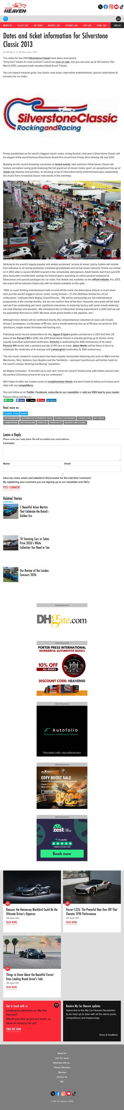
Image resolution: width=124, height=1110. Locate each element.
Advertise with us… (62, 1063)
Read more (11, 922)
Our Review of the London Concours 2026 (34, 573)
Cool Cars (87, 25)
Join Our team (62, 1058)
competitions (25, 385)
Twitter (30, 392)
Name (6, 463)
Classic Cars (23, 25)
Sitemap (62, 1072)
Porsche (54, 342)
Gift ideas (99, 418)
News (24, 413)
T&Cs (86, 482)
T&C (62, 1081)
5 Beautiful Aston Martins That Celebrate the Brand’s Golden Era (34, 511)
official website (100, 279)
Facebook (41, 392)
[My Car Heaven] (15, 7)
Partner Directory (62, 1067)
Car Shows (38, 25)
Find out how (13, 1029)
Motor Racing (27, 422)
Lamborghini (58, 349)
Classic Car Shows (65, 418)
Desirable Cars (71, 25)
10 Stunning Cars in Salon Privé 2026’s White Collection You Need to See (34, 543)
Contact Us (62, 1077)
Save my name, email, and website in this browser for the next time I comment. (47, 478)
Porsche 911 (9, 345)
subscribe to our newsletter (63, 392)
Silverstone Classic (39, 58)
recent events (62, 164)
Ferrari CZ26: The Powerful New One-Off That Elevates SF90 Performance (91, 912)
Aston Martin (80, 345)
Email (67, 463)
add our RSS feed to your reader (101, 392)
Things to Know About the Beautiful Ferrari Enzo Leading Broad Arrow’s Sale (30, 977)
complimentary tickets (60, 381)
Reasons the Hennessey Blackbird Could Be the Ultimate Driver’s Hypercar (31, 912)
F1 (45, 323)
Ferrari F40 (23, 338)
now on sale (62, 62)
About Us (62, 1053)
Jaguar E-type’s (61, 334)
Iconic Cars (101, 25)
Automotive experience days (36, 418)
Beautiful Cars (54, 25)
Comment (8, 443)
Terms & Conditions (108, 1035)
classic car (9, 171)
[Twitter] (100, 8)
